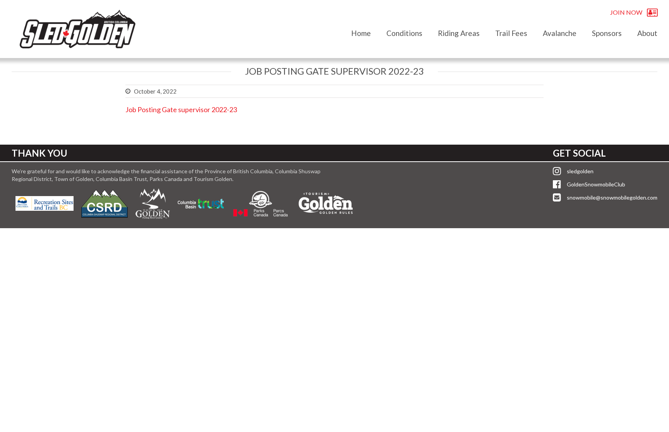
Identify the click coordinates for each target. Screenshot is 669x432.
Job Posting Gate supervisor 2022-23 (181, 109)
